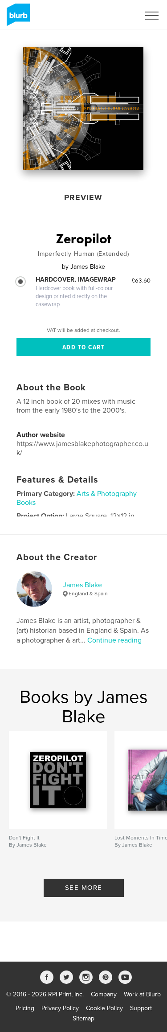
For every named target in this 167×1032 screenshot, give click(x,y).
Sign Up (117, 15)
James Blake (82, 585)
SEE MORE (83, 888)
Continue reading (114, 640)
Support (141, 1008)
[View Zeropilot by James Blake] (83, 108)
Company (104, 994)
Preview (83, 197)
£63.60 (141, 280)
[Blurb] (16, 18)
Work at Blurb (142, 994)
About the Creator (56, 557)
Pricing (25, 1008)
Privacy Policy (60, 1008)
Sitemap (83, 1018)
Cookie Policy (104, 1008)
